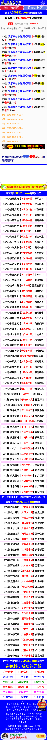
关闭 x (42, 709)
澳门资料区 (11, 7)
